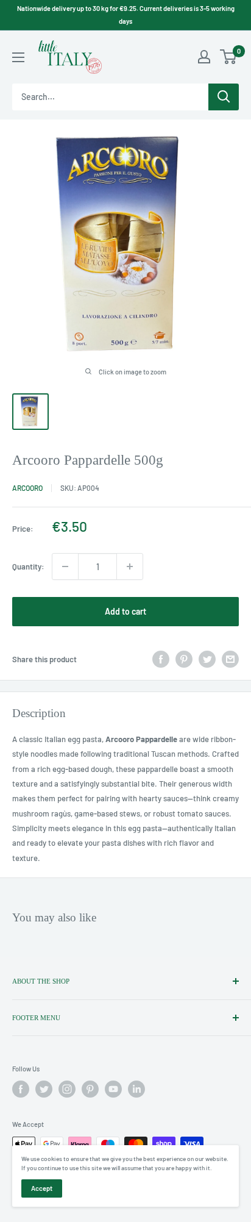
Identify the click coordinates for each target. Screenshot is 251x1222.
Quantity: (28, 566)
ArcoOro (27, 488)
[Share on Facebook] (160, 659)
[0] (228, 56)
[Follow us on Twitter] (43, 1089)
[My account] (204, 56)
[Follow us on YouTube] (113, 1089)
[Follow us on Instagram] (67, 1089)
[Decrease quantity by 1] (65, 566)
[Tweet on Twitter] (207, 659)
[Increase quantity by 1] (130, 566)
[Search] (223, 97)
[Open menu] (18, 57)
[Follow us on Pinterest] (90, 1089)
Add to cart (125, 611)
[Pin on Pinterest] (184, 659)
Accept (41, 1188)
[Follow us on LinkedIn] (136, 1089)
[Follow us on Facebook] (20, 1089)
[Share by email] (230, 659)
